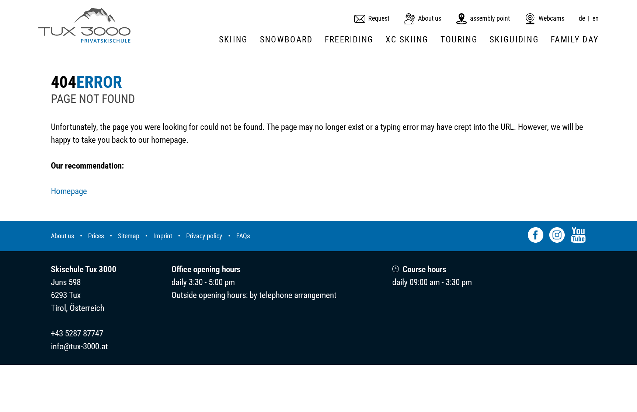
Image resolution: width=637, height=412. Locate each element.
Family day (575, 39)
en (595, 18)
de (582, 18)
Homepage (69, 191)
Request (378, 18)
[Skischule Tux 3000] (84, 25)
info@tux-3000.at (79, 346)
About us (429, 18)
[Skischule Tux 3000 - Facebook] (535, 236)
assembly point (490, 18)
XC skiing (407, 39)
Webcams (551, 18)
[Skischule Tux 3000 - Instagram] (557, 236)
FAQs (243, 236)
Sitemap (128, 236)
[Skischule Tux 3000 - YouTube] (578, 236)
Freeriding (349, 39)
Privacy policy (204, 236)
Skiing (233, 39)
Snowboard (286, 39)
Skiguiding (514, 39)
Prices (96, 236)
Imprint (162, 236)
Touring (459, 39)
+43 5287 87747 (77, 333)
